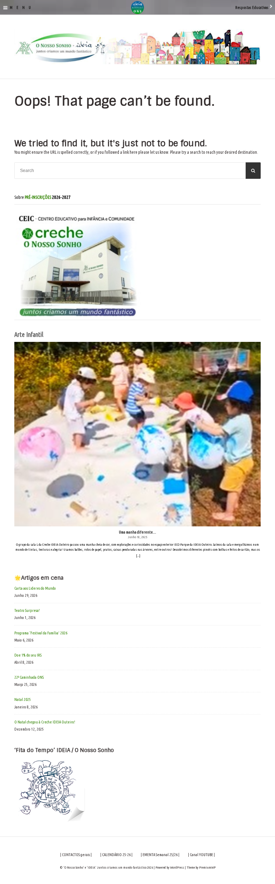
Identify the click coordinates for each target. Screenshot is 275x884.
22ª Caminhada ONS (29, 677)
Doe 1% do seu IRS (28, 655)
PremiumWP (207, 867)
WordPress (177, 867)
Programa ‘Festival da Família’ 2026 (40, 633)
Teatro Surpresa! (27, 610)
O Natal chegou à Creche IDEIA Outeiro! (44, 722)
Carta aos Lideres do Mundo (35, 588)
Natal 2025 (22, 699)
